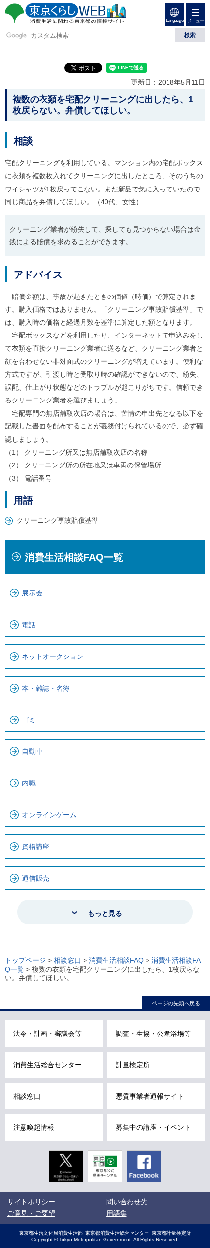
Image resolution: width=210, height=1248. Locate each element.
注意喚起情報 (33, 1127)
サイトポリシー (31, 1202)
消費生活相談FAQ (116, 960)
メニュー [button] (195, 20)
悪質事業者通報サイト (150, 1096)
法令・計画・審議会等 (47, 1033)
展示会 (32, 593)
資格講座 (35, 846)
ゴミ (29, 720)
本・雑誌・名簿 (46, 688)
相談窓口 (67, 960)
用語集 (116, 1213)
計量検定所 (133, 1065)
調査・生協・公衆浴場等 (153, 1033)
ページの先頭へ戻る (176, 1003)
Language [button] (174, 20)
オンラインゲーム (49, 815)
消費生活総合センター (47, 1065)
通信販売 (35, 878)
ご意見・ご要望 (31, 1213)
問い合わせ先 (126, 1202)
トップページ (25, 960)
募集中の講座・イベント (153, 1127)
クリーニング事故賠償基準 (58, 520)
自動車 (32, 751)
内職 (29, 783)
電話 (29, 625)
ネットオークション (53, 656)
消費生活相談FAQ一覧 (74, 557)
